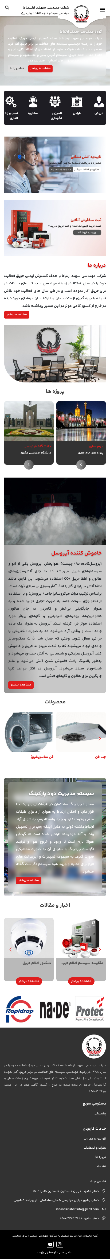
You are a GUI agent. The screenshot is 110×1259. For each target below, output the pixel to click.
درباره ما (100, 1157)
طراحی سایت (65, 1252)
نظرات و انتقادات (95, 1147)
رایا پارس (42, 1252)
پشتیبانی (100, 1113)
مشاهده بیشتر (40, 68)
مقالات (101, 1166)
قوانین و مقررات (95, 1138)
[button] (10, 433)
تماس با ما (17, 68)
